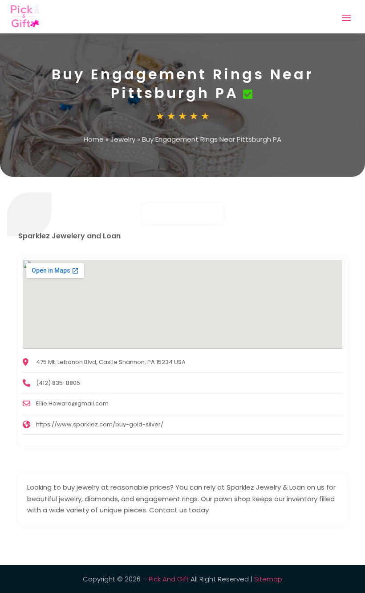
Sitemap (268, 579)
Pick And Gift (169, 579)
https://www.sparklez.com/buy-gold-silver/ (99, 424)
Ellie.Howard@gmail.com (72, 403)
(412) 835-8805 (58, 383)
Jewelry (122, 139)
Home (94, 139)
